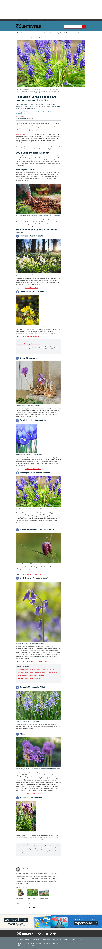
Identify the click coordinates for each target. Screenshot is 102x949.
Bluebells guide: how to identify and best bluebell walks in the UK (36, 669)
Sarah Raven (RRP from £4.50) (33, 574)
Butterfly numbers (21, 134)
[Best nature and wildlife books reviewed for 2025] (21, 892)
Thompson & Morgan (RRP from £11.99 (36, 661)
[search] (84, 26)
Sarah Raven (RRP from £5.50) (33, 469)
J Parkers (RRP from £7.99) (32, 336)
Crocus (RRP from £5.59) (31, 288)
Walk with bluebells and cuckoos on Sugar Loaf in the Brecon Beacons (37, 672)
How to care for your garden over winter (28, 344)
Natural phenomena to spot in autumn (29, 678)
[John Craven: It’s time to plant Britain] (44, 892)
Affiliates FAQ (38, 92)
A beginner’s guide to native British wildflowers (31, 675)
